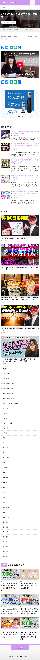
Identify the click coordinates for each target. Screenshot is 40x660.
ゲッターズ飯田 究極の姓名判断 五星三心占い (14, 238)
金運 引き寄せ (7, 517)
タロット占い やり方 (9, 378)
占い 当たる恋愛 (7, 423)
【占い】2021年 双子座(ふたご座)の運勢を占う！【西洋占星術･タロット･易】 (29, 635)
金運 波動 (5, 522)
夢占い (5, 443)
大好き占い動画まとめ (25, 656)
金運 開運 (5, 537)
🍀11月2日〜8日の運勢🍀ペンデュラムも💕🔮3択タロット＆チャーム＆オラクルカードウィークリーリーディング (25, 194)
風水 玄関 (5, 547)
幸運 (4, 452)
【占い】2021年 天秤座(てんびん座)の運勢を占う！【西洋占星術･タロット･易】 (10, 587)
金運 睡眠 (5, 527)
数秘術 (4, 363)
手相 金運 (5, 477)
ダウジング (6, 408)
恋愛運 (5, 467)
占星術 (5, 433)
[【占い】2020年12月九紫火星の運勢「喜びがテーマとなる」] (5, 179)
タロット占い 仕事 (8, 388)
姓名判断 (5, 240)
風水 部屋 (5, 551)
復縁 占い (5, 462)
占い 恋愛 (5, 428)
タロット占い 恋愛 (8, 393)
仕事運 (5, 418)
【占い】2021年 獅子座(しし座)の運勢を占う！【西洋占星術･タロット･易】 (29, 611)
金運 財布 (5, 532)
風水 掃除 (5, 542)
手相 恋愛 (5, 472)
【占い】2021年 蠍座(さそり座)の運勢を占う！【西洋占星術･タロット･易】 (10, 611)
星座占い (5, 487)
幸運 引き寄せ (7, 457)
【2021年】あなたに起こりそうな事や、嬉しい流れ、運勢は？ (29, 586)
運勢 (13, 22)
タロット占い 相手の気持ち (10, 403)
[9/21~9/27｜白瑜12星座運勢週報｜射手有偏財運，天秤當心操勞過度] (5, 134)
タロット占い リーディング (10, 383)
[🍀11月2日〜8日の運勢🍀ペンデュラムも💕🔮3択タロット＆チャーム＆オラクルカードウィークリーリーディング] (5, 195)
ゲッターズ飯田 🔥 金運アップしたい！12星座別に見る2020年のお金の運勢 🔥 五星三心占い (25, 146)
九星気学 (5, 413)
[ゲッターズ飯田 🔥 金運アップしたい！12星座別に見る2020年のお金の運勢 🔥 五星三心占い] (5, 147)
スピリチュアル (7, 373)
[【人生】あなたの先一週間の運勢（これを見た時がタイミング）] (5, 163)
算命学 (5, 492)
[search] (37, 7)
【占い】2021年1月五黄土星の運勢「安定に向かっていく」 (10, 634)
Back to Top (20, 648)
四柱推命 (5, 438)
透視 (4, 271)
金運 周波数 (6, 507)
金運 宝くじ (6, 512)
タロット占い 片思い (9, 398)
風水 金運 (5, 556)
